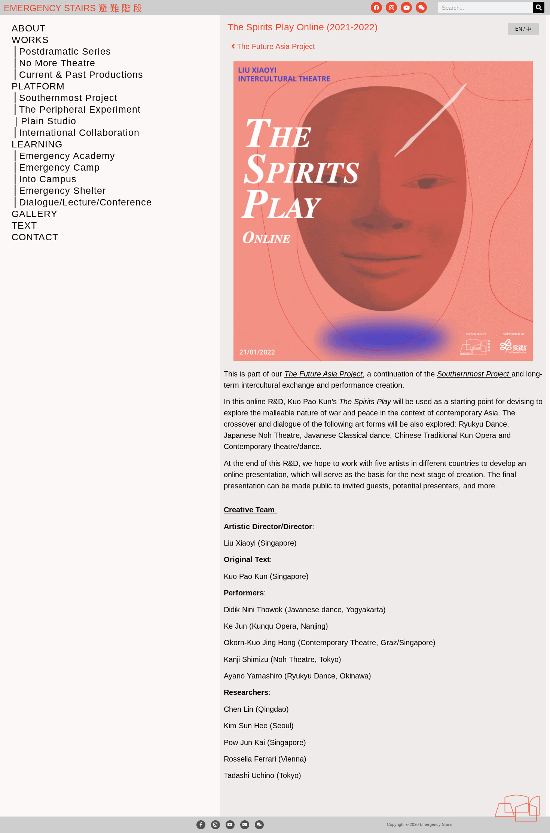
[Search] (538, 7)
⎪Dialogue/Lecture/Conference (82, 202)
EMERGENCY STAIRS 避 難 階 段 (73, 8)
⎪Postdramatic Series (61, 51)
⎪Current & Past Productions (77, 74)
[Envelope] (244, 824)
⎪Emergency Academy (63, 155)
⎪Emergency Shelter (59, 190)
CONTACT (35, 237)
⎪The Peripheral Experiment (76, 109)
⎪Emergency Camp (56, 167)
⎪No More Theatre (53, 63)
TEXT (24, 225)
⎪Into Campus (44, 179)
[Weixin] (421, 7)
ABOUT (29, 28)
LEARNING (37, 144)
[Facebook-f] (200, 824)
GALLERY (35, 213)
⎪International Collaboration (76, 132)
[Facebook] (376, 7)
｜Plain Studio (44, 121)
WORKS (30, 39)
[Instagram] (391, 7)
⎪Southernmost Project (64, 97)
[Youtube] (406, 7)
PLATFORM (38, 86)
